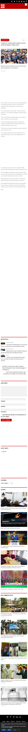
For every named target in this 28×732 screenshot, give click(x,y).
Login (24, 722)
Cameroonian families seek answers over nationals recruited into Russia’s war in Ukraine (13, 357)
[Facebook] (17, 1)
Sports (24, 719)
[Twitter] (14, 1)
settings (10, 727)
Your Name (3, 399)
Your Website (3, 410)
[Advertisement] (14, 23)
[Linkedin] (24, 1)
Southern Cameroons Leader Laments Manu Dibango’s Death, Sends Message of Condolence (13, 366)
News (7, 353)
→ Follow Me (3, 449)
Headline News (9, 347)
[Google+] (19, 1)
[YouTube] (22, 1)
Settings (14, 729)
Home (3, 719)
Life (9, 722)
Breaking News (10, 340)
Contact (19, 722)
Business (4, 722)
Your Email (3, 404)
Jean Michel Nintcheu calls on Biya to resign (13, 43)
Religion (14, 722)
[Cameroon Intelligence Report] (2, 7)
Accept (4, 729)
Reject (9, 729)
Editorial (18, 719)
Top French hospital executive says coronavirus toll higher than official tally (15, 371)
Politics (13, 719)
